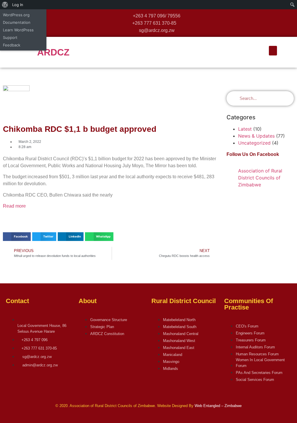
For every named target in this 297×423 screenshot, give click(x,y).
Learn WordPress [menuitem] (18, 30)
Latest (245, 129)
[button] (273, 50)
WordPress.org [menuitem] (16, 14)
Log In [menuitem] (17, 4)
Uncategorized (254, 143)
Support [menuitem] (10, 37)
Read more (14, 206)
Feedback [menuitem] (11, 45)
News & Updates (256, 136)
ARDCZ (53, 52)
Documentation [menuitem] (16, 22)
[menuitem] (5, 4)
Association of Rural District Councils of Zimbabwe (260, 178)
